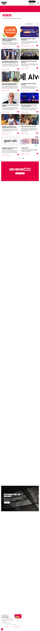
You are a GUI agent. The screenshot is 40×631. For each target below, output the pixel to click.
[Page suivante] (23, 158)
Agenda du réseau (32, 1)
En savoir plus (7, 502)
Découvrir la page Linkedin (20, 173)
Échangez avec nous (31, 4)
